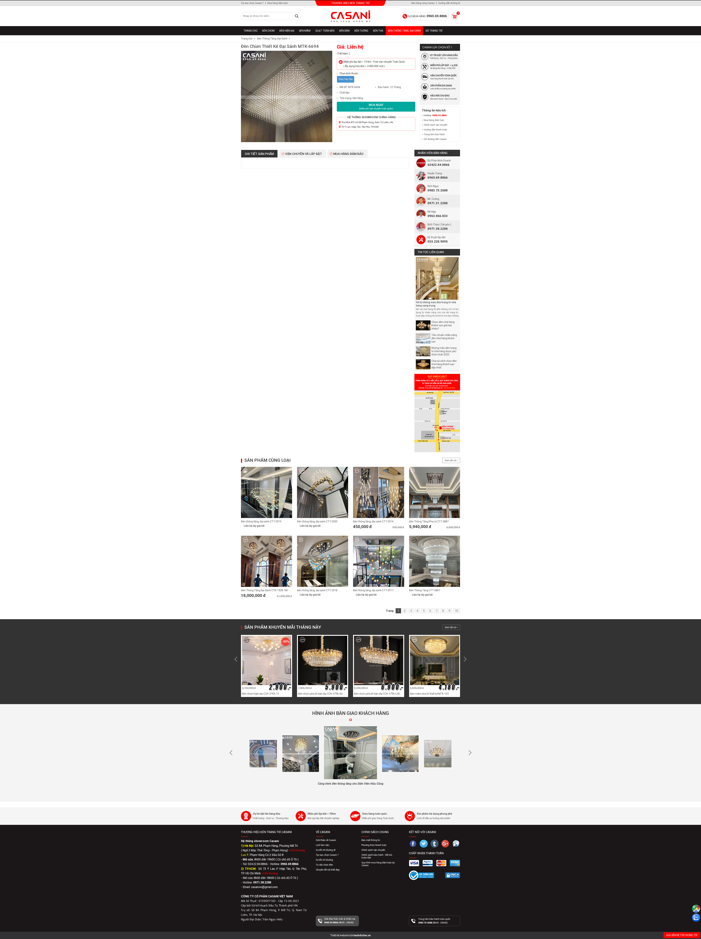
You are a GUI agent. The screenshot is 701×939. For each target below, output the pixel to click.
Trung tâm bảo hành (434, 134)
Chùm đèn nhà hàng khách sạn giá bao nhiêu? (443, 325)
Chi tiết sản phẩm (259, 154)
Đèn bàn (344, 30)
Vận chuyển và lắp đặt (303, 154)
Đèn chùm (268, 30)
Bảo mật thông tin (370, 840)
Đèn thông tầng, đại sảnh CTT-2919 (261, 521)
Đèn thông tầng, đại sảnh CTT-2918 (317, 590)
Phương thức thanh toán (373, 845)
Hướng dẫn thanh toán (435, 129)
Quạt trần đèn (324, 30)
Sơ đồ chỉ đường (324, 859)
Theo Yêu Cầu (345, 79)
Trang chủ (250, 30)
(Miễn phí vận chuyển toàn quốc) (376, 106)
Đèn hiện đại (286, 30)
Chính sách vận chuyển (435, 124)
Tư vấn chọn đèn (324, 864)
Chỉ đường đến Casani (435, 139)
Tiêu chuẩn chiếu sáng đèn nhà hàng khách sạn (444, 338)
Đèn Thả (378, 30)
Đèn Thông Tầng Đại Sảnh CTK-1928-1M (264, 590)
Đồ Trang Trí (434, 30)
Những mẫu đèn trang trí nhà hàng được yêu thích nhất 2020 (444, 351)
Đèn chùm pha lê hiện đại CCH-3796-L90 (377, 693)
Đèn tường (361, 30)
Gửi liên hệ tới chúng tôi (681, 935)
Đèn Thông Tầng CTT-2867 (424, 590)
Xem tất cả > (451, 460)
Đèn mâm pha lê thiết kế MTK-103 (429, 693)
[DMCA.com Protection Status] (452, 875)
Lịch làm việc (322, 845)
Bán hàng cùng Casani (423, 3)
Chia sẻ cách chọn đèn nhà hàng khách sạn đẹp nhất (444, 364)
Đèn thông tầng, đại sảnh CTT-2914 (373, 521)
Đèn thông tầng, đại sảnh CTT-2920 (317, 521)
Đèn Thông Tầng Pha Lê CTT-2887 (429, 521)
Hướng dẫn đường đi (449, 3)
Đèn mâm (305, 30)
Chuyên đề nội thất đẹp (328, 869)
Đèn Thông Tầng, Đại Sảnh (404, 30)
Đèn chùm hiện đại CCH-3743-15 (260, 693)
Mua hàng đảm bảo (277, 3)
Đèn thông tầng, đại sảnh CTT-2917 (373, 590)
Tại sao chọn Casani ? (252, 3)
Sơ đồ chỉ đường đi (326, 850)
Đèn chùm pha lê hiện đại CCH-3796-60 (320, 693)
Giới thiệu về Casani (326, 840)
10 (456, 610)
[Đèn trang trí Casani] (350, 16)
